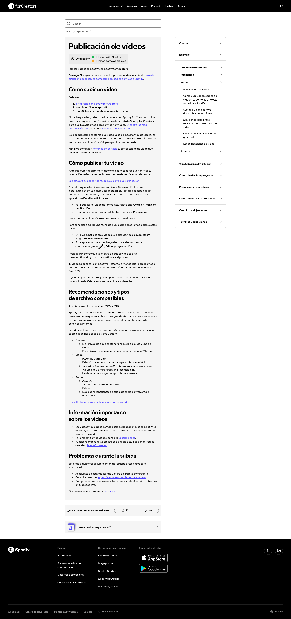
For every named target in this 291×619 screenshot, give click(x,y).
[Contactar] (156, 527)
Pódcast (155, 6)
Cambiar (169, 6)
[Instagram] (279, 551)
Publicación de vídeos (196, 89)
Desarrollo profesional (70, 574)
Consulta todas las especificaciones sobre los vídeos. (100, 402)
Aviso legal (14, 612)
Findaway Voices (108, 586)
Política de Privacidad (66, 612)
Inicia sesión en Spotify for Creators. (96, 103)
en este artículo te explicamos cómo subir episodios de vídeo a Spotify (111, 77)
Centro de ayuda (108, 555)
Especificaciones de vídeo (198, 143)
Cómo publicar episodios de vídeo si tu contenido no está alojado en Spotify (200, 99)
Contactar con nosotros (71, 582)
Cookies (88, 612)
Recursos (132, 6)
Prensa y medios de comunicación (69, 565)
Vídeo (144, 6)
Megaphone (105, 563)
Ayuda (181, 6)
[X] (268, 551)
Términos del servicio (104, 148)
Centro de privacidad (37, 612)
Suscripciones (127, 438)
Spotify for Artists (108, 579)
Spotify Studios (107, 571)
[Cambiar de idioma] (281, 6)
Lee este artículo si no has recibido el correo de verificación (104, 181)
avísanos (110, 491)
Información (64, 555)
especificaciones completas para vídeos (122, 477)
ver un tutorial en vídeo (116, 128)
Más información (97, 445)
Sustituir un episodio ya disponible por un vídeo (197, 111)
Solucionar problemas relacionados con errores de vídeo (200, 123)
